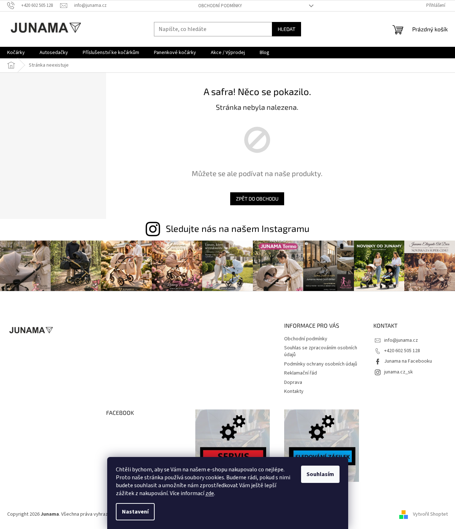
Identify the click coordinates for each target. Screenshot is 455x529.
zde (209, 493)
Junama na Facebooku (408, 361)
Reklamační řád (300, 373)
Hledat (286, 29)
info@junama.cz (401, 340)
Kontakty (294, 391)
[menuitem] (16, 52)
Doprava (293, 382)
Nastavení (135, 512)
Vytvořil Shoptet (430, 514)
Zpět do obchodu (257, 199)
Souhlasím (320, 474)
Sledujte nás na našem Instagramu (237, 228)
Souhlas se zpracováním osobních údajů (320, 351)
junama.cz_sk (398, 372)
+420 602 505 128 (402, 350)
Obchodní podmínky (220, 6)
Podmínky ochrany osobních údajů (320, 364)
